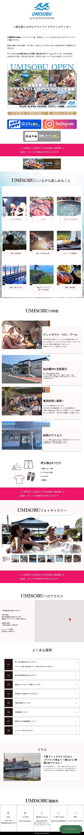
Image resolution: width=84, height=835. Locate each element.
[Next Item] (78, 534)
